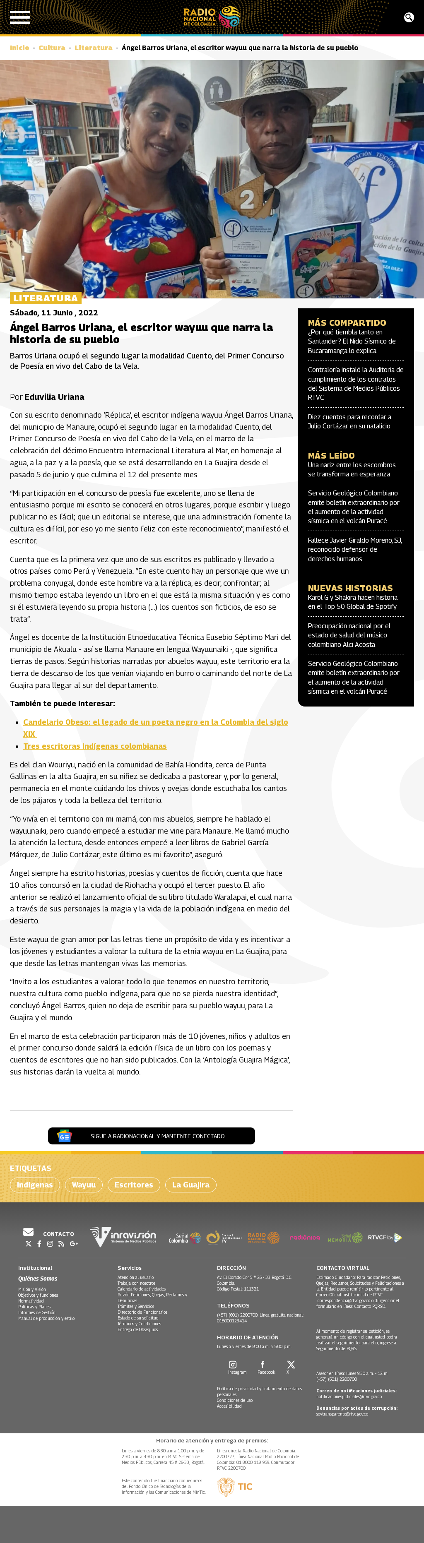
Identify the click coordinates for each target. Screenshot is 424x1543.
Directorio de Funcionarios (142, 1312)
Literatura (94, 48)
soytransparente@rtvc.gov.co (342, 1413)
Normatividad (31, 1300)
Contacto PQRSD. (370, 1306)
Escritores (134, 1184)
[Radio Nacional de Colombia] (212, 17)
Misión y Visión (32, 1289)
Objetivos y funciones (38, 1295)
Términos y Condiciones (139, 1323)
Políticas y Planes (34, 1306)
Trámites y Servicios (136, 1306)
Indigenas (35, 1184)
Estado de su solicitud (138, 1317)
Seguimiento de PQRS (336, 1348)
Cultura (52, 48)
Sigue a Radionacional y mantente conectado (158, 1135)
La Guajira (191, 1184)
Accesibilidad (229, 1406)
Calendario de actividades (142, 1288)
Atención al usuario (136, 1277)
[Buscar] (409, 17)
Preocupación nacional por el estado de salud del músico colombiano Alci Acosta (349, 635)
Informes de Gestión (36, 1312)
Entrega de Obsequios (138, 1329)
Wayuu (84, 1184)
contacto (58, 1234)
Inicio (19, 48)
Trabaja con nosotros (136, 1283)
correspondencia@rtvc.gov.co (344, 1300)
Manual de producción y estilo (46, 1318)
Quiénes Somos (37, 1278)
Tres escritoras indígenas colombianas (95, 746)
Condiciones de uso (235, 1400)
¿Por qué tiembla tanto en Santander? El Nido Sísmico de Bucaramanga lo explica (352, 341)
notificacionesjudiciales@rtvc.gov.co (349, 1396)
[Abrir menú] (20, 17)
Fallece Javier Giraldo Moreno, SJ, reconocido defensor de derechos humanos (355, 549)
